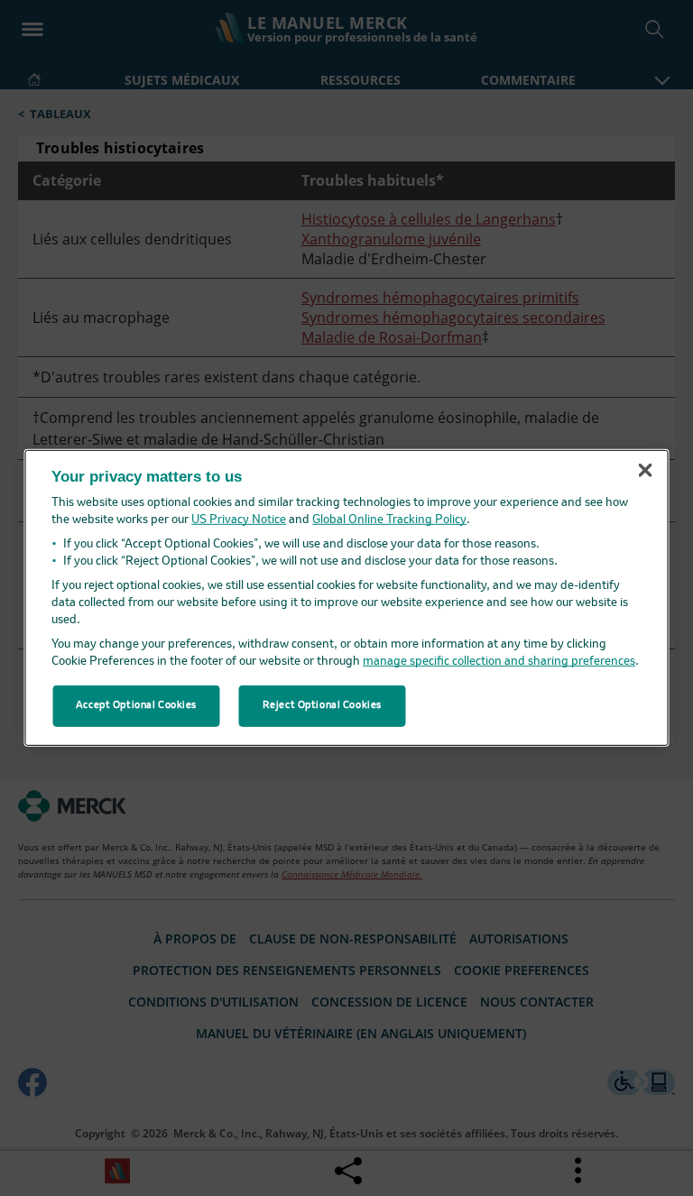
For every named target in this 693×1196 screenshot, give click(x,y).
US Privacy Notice (238, 520)
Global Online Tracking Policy (389, 520)
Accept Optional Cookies (136, 705)
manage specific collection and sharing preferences (499, 661)
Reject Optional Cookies (322, 705)
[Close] (645, 470)
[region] (347, 598)
